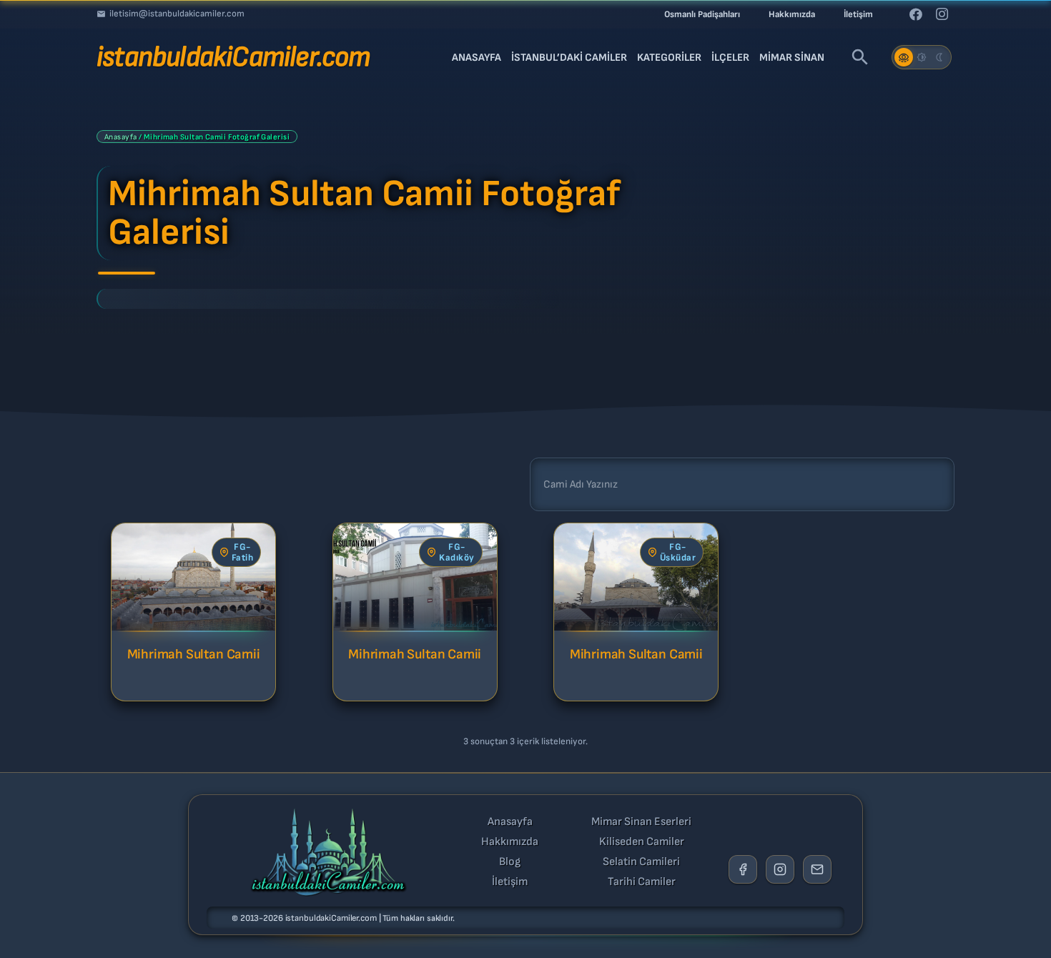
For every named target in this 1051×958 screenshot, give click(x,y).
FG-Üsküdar (678, 552)
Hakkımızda (509, 842)
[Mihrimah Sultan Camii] (193, 577)
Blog (509, 862)
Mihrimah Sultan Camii (193, 654)
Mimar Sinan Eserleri (641, 822)
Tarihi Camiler (642, 882)
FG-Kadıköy (457, 552)
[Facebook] (916, 14)
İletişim (510, 882)
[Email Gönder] (817, 869)
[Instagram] (941, 14)
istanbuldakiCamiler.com (331, 918)
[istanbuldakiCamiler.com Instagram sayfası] (780, 869)
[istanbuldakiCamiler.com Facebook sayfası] (743, 869)
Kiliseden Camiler (641, 842)
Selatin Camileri (641, 862)
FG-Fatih (243, 552)
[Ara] (548, 484)
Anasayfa (120, 137)
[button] (860, 57)
